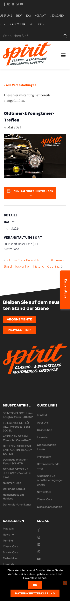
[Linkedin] (13, 4)
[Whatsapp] (17, 4)
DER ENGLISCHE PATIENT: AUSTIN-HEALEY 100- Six (17, 449)
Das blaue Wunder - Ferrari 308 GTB (15, 461)
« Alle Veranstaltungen (20, 85)
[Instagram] (8, 4)
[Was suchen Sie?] (32, 36)
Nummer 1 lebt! (12, 483)
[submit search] (65, 36)
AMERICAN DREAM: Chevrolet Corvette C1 (17, 438)
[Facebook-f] (4, 4)
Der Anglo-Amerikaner (17, 504)
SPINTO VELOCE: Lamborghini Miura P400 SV (18, 415)
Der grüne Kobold (14, 489)
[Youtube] (21, 4)
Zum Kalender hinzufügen (33, 191)
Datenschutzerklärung (35, 593)
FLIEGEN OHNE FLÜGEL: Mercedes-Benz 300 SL (16, 426)
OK (35, 585)
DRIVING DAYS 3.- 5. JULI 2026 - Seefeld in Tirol (17, 473)
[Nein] (65, 583)
